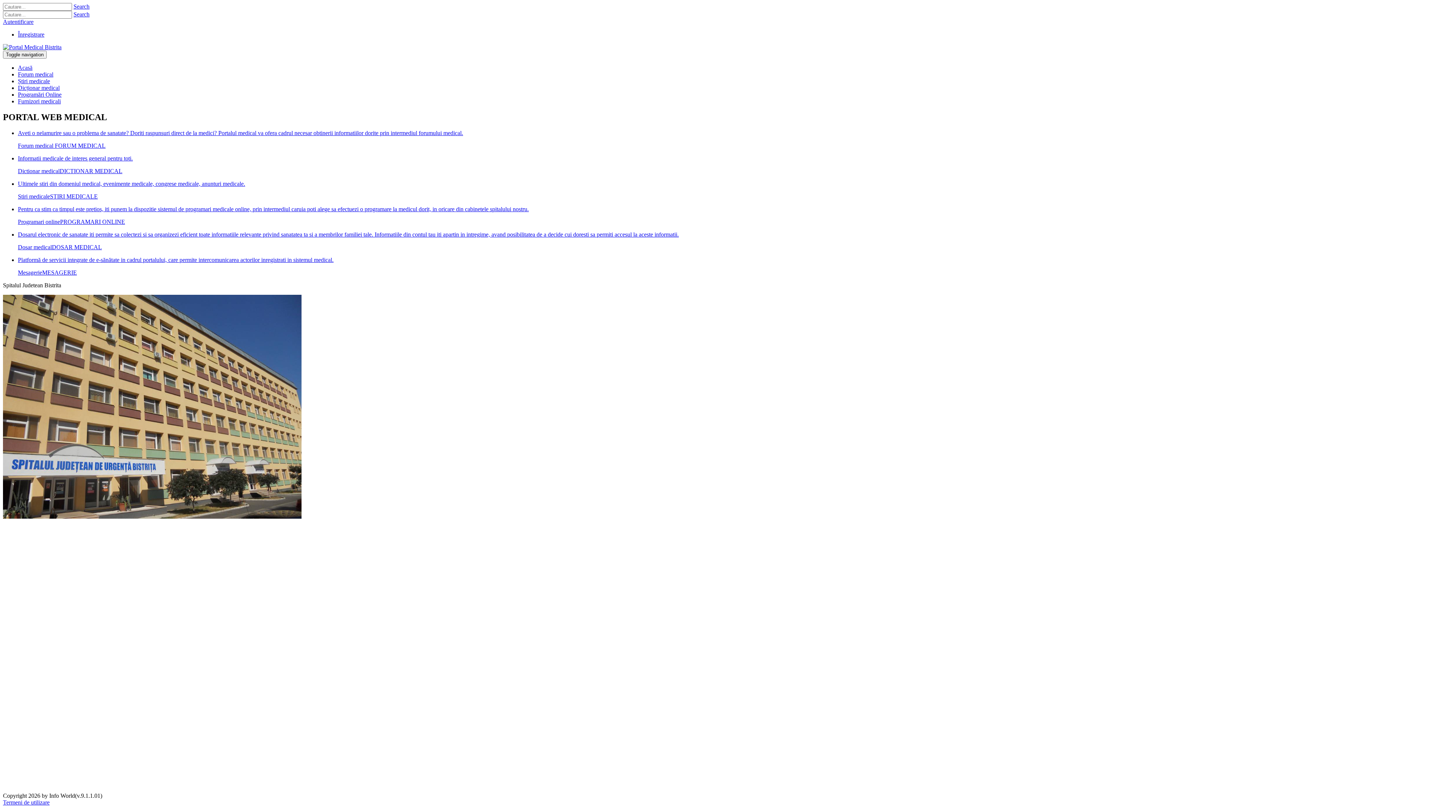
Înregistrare (31, 34)
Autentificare (18, 22)
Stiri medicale (34, 196)
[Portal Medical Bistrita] (32, 47)
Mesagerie (30, 272)
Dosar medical (35, 247)
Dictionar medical (39, 171)
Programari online (39, 222)
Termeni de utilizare (26, 802)
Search (82, 6)
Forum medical (35, 146)
